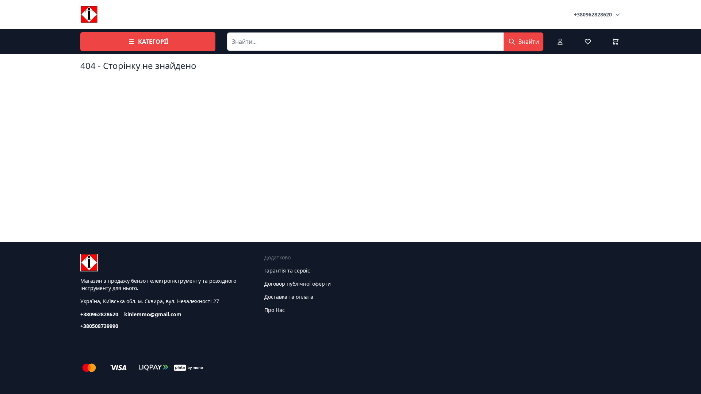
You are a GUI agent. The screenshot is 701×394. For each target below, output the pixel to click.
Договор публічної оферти (297, 283)
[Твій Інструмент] (89, 14)
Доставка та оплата (288, 296)
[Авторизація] (560, 41)
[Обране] (588, 41)
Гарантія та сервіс (287, 270)
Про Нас (274, 309)
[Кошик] (615, 41)
